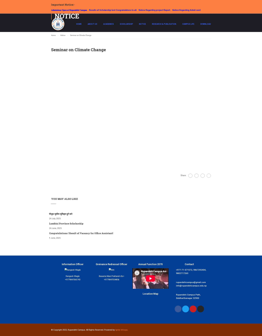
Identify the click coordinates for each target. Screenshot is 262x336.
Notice (142, 24)
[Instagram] (200, 309)
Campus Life (188, 24)
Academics (108, 24)
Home (79, 24)
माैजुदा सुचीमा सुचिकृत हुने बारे (60, 213)
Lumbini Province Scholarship (66, 223)
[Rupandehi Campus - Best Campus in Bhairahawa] (58, 25)
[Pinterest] (209, 176)
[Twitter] (203, 176)
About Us (92, 24)
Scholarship (126, 24)
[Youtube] (193, 309)
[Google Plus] (196, 176)
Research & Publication (164, 24)
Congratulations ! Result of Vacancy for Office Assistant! (81, 233)
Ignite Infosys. (121, 330)
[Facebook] (190, 176)
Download (205, 24)
